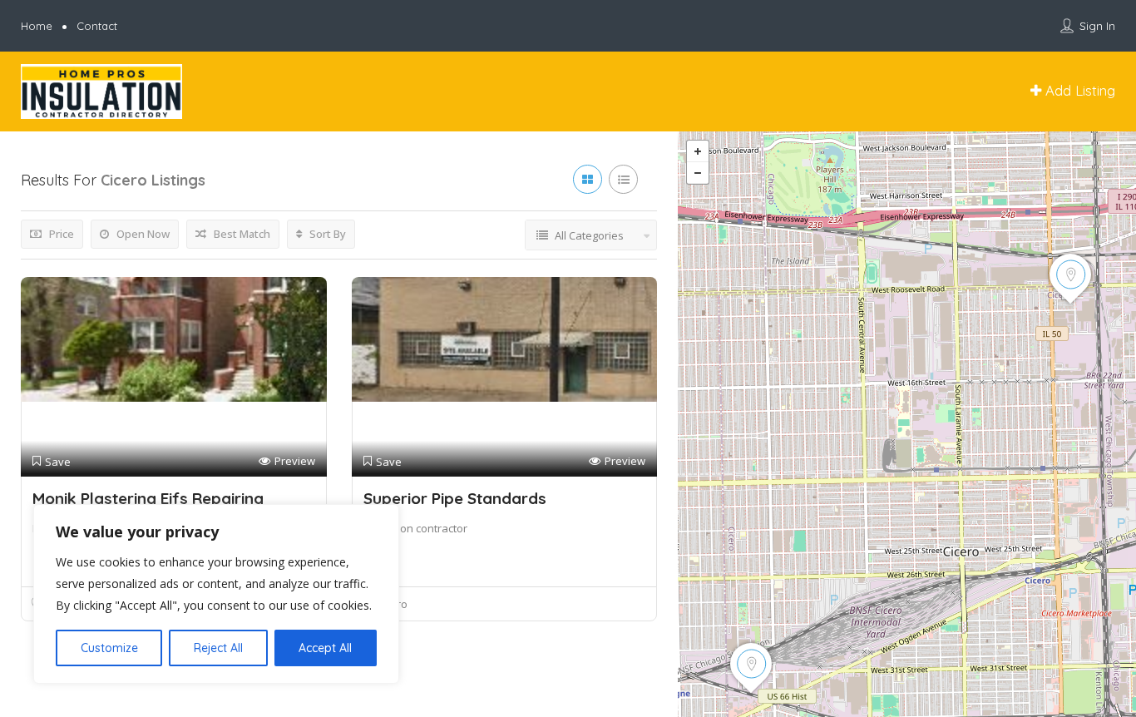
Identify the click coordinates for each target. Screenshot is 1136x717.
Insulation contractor (415, 528)
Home (36, 25)
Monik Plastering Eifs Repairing (148, 498)
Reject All (218, 647)
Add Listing (1078, 90)
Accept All (325, 647)
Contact (97, 25)
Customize (109, 647)
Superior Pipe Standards (454, 498)
